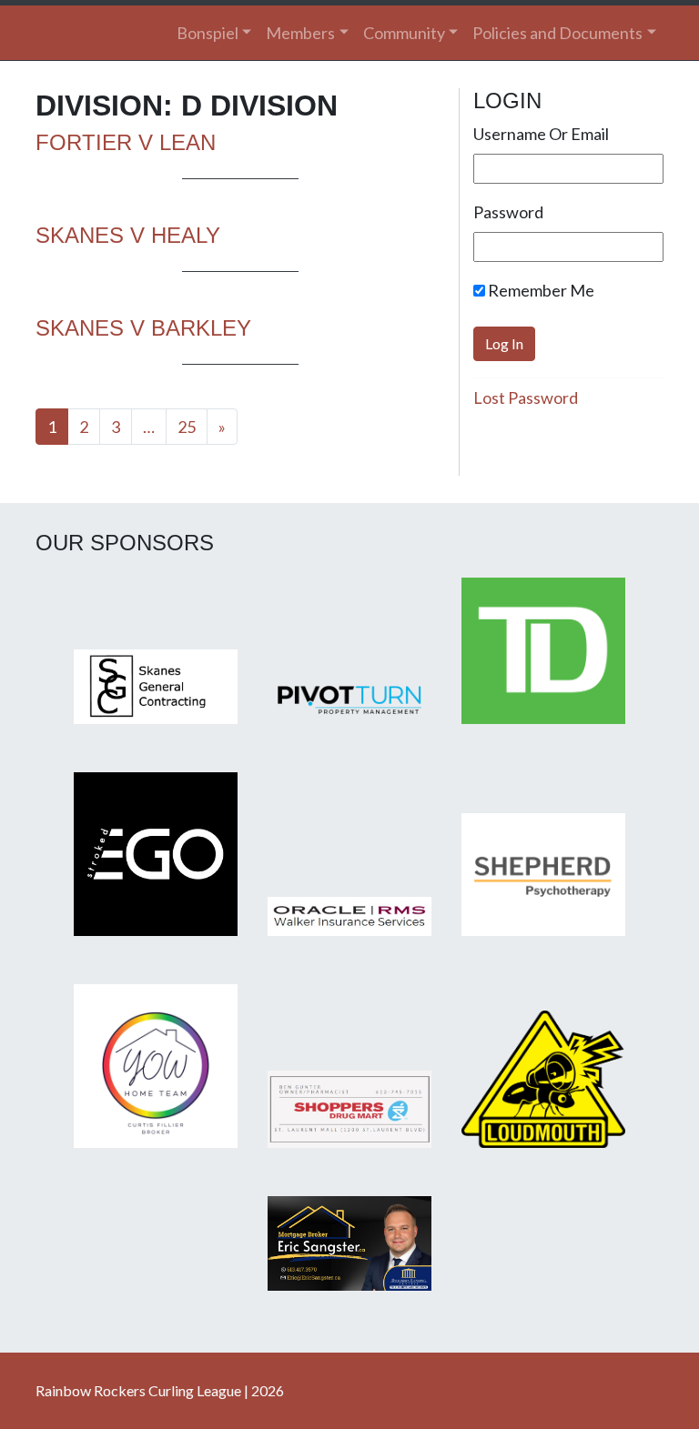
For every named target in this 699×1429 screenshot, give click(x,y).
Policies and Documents (557, 33)
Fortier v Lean (125, 142)
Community (404, 33)
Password (508, 212)
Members (300, 33)
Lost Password (525, 397)
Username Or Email (541, 134)
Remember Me (539, 290)
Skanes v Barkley (143, 328)
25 (186, 427)
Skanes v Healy (127, 235)
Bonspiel (207, 33)
